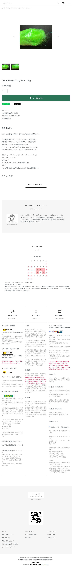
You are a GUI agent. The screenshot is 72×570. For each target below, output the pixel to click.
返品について (6, 110)
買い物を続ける (6, 118)
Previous (14, 37)
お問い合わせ (51, 538)
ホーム (3, 8)
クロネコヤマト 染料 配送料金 (12, 377)
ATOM (30, 538)
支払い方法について (8, 541)
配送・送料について (8, 534)
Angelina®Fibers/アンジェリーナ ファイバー (19, 8)
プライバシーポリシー (8, 547)
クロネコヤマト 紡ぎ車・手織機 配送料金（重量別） (12, 356)
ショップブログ (29, 531)
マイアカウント (52, 531)
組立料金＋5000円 (7, 450)
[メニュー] (69, 3)
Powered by (26, 564)
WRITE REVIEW (35, 185)
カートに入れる (37, 98)
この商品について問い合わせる (11, 116)
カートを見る (51, 534)
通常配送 (19, 332)
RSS (26, 538)
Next (58, 37)
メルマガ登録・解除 (30, 534)
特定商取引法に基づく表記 (10, 113)
